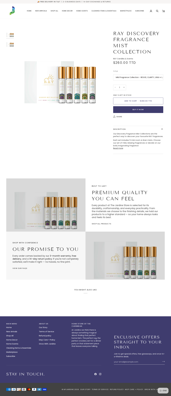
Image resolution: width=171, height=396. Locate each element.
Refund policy (45, 335)
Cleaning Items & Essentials (18, 348)
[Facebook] (95, 374)
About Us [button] (43, 324)
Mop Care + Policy (47, 340)
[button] (67, 11)
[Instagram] (100, 374)
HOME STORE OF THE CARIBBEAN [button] (81, 325)
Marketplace (12, 352)
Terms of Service (46, 331)
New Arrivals (11, 331)
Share (119, 116)
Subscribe (10, 356)
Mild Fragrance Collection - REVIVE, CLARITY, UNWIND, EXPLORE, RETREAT (139, 77)
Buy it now (138, 109)
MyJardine (69, 389)
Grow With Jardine (47, 344)
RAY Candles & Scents (123, 58)
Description (119, 129)
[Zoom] (60, 76)
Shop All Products (101, 224)
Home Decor (12, 340)
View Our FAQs (20, 268)
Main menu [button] (11, 324)
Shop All (9, 335)
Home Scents (12, 344)
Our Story (43, 327)
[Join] (163, 362)
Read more (118, 148)
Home (9, 327)
